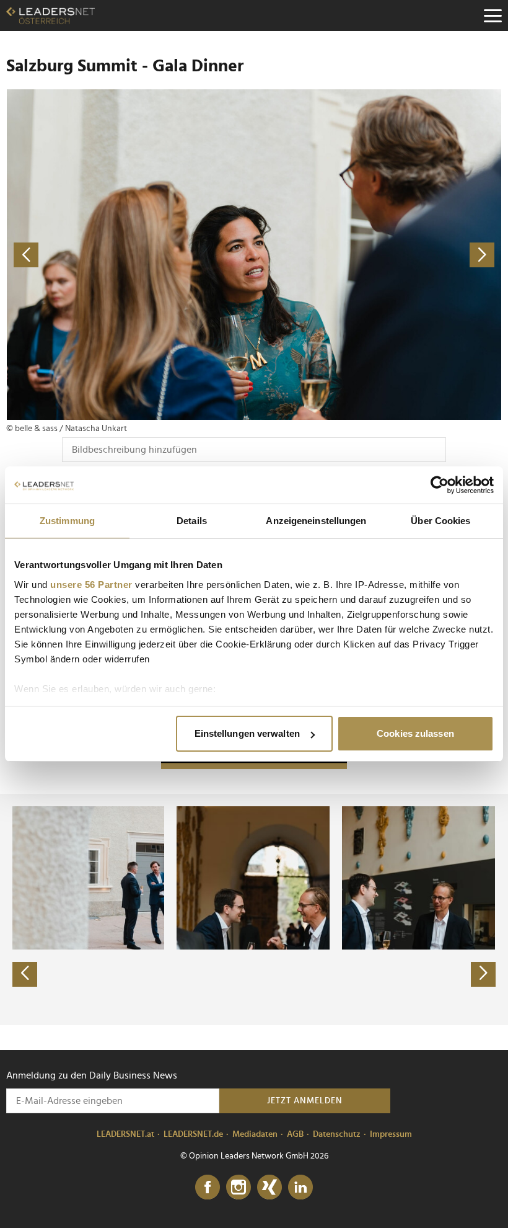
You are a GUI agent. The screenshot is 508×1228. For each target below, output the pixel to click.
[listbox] (254, 909)
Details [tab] (192, 520)
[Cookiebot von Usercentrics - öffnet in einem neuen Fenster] (439, 485)
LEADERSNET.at (125, 1134)
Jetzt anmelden (305, 1101)
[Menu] (492, 15)
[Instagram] (238, 1187)
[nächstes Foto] (378, 254)
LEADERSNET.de (193, 1134)
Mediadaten (255, 1134)
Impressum (391, 1134)
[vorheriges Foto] (130, 254)
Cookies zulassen (415, 733)
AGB (295, 1134)
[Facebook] (207, 1187)
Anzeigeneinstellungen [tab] (316, 520)
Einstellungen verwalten (247, 733)
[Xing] (269, 1187)
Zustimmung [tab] (67, 520)
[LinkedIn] (300, 1187)
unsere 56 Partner (91, 584)
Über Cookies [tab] (440, 520)
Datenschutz (337, 1134)
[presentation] (24, 974)
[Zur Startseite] (50, 15)
